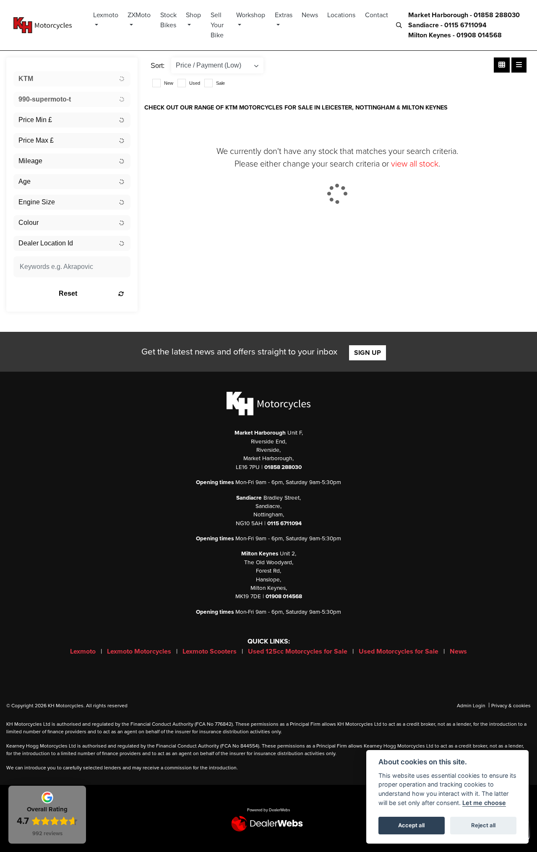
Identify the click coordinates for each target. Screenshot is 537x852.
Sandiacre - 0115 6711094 (447, 25)
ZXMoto (139, 15)
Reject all (483, 825)
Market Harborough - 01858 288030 (464, 15)
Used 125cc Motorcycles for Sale (298, 651)
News (310, 15)
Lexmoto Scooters (210, 651)
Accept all (411, 825)
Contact (376, 15)
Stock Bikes (168, 20)
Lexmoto (105, 15)
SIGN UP (367, 353)
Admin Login (471, 706)
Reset (68, 293)
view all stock (414, 164)
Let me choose (484, 802)
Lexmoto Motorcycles (140, 651)
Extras (283, 15)
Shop (193, 15)
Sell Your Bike (217, 25)
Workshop (250, 15)
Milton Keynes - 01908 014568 (455, 35)
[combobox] (71, 78)
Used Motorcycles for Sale (399, 651)
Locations (341, 15)
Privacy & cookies (511, 706)
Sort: (157, 65)
